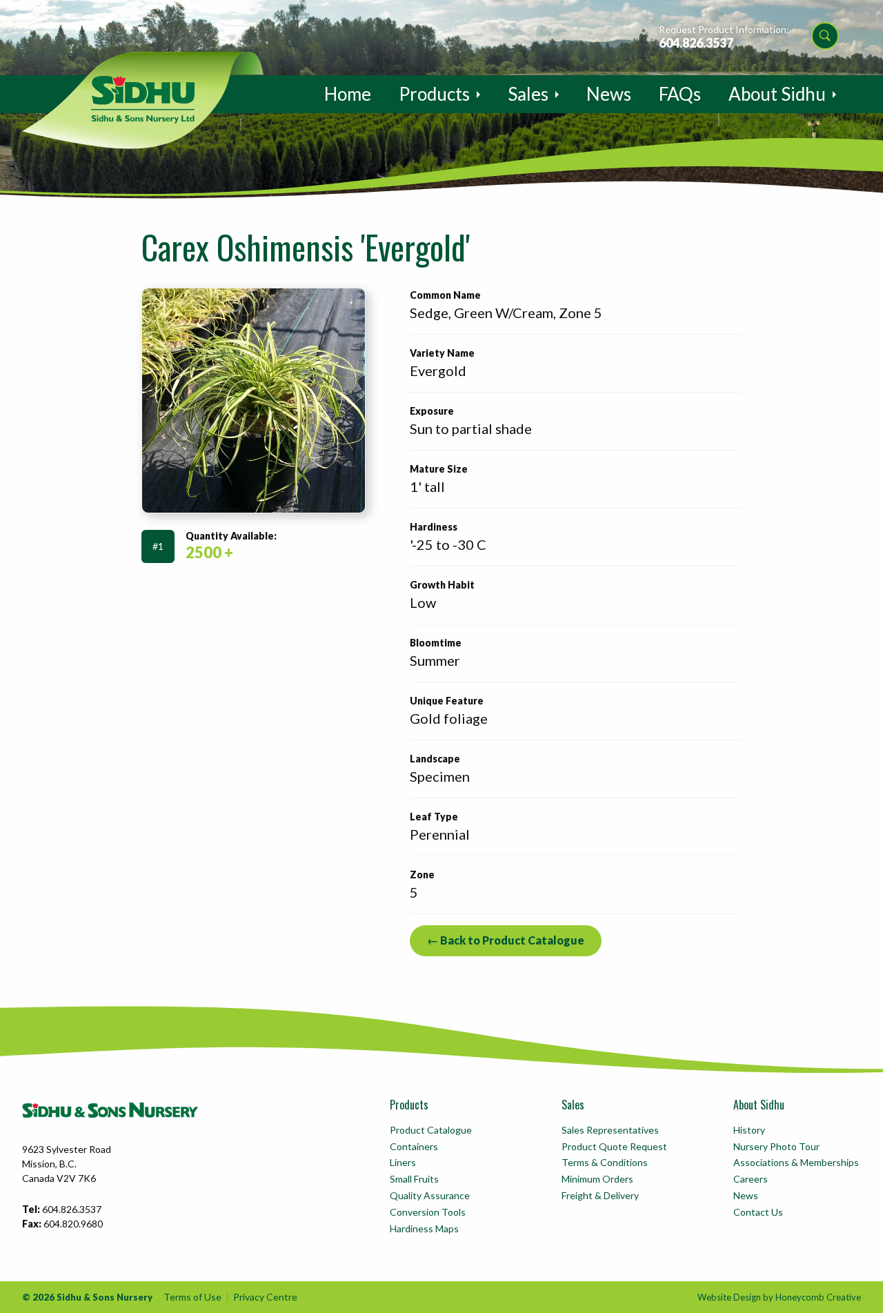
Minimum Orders (597, 1179)
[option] (253, 400)
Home (347, 94)
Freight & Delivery (600, 1195)
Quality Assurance (430, 1195)
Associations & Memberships (796, 1162)
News (608, 94)
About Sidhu (777, 94)
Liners (403, 1162)
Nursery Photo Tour (776, 1146)
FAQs (680, 94)
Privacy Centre (265, 1297)
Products (434, 94)
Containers (414, 1146)
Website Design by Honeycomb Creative (779, 1297)
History (749, 1130)
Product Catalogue (431, 1130)
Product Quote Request (614, 1146)
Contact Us (758, 1212)
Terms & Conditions (605, 1162)
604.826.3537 (696, 42)
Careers (750, 1179)
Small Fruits (414, 1179)
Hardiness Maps (424, 1228)
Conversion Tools (428, 1212)
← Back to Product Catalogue (505, 940)
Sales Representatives (610, 1130)
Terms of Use (192, 1297)
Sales (528, 94)
